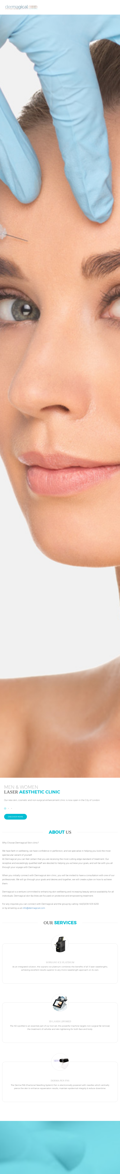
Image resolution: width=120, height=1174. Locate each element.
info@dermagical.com (34, 908)
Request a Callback (99, 8)
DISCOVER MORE (15, 817)
